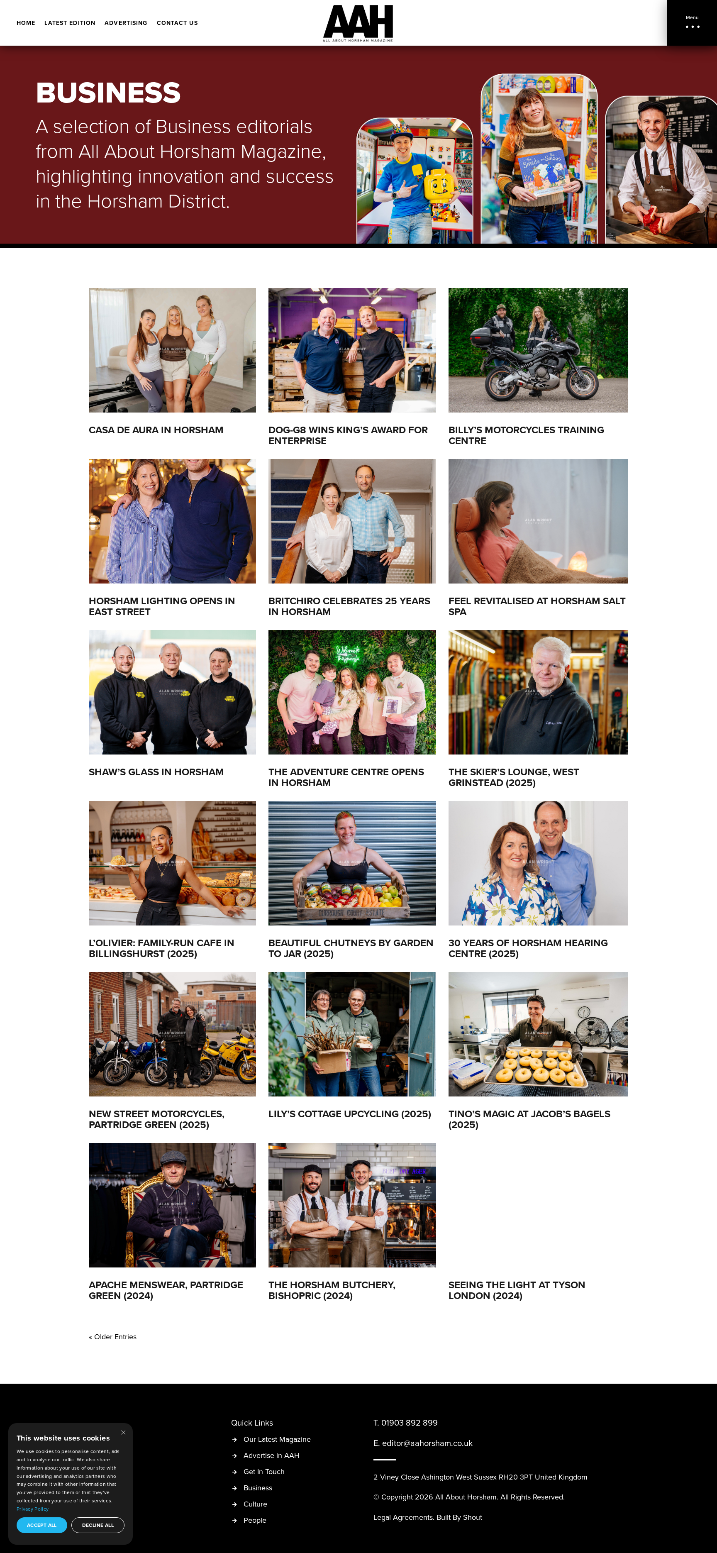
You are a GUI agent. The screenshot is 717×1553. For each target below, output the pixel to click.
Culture (255, 1504)
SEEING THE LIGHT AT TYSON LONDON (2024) (517, 1290)
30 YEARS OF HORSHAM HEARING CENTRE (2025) (528, 948)
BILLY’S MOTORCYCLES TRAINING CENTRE (526, 435)
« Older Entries (113, 1336)
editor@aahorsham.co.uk (427, 1443)
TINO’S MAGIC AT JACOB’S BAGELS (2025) (529, 1119)
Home (26, 23)
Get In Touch (264, 1472)
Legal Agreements (403, 1517)
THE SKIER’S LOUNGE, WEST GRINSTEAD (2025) (514, 777)
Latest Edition (69, 23)
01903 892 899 (409, 1422)
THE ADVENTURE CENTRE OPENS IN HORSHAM (346, 777)
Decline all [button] (98, 1525)
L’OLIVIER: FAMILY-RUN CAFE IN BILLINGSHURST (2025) (161, 948)
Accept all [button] (42, 1525)
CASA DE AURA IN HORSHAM (156, 429)
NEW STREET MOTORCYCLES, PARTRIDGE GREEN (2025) (156, 1119)
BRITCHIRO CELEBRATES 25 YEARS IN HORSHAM (349, 606)
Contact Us (177, 23)
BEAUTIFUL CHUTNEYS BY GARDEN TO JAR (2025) (351, 948)
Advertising (126, 23)
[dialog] (70, 1484)
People (255, 1520)
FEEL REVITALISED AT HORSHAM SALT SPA (537, 606)
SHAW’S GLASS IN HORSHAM (156, 771)
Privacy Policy (33, 1508)
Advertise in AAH (272, 1456)
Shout (472, 1517)
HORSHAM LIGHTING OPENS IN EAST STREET (162, 606)
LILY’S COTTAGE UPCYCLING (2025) (349, 1113)
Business (258, 1488)
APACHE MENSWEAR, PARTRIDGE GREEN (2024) (166, 1290)
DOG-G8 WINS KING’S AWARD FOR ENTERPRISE (348, 435)
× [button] (123, 1432)
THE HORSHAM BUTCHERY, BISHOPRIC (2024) (331, 1290)
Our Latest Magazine (277, 1440)
